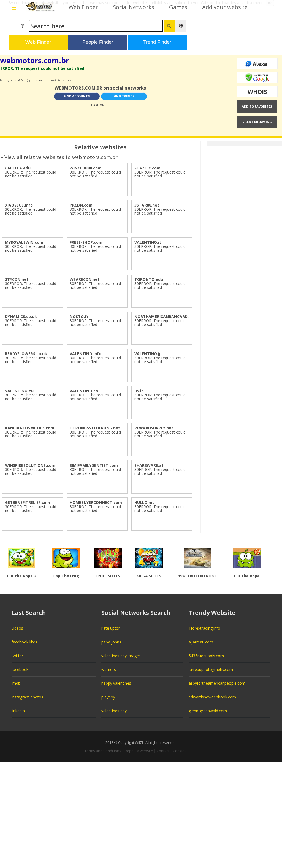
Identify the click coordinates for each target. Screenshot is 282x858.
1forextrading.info (204, 628)
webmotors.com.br (34, 60)
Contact (163, 750)
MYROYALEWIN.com (24, 242)
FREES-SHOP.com (86, 242)
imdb (16, 683)
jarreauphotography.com (211, 669)
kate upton (111, 628)
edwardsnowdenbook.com (212, 697)
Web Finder (83, 7)
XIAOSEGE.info (19, 205)
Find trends (123, 96)
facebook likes (24, 642)
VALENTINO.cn (84, 390)
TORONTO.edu (148, 279)
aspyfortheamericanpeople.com (217, 683)
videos (17, 628)
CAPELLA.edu (18, 168)
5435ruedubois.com (206, 655)
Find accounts (77, 96)
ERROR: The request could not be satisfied (42, 68)
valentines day (114, 710)
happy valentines (116, 683)
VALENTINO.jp (148, 353)
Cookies (179, 750)
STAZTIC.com (147, 168)
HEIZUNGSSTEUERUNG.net (95, 428)
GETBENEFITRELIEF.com (27, 502)
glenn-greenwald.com (208, 710)
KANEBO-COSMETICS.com (29, 428)
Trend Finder (157, 42)
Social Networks (133, 7)
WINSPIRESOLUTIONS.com (30, 465)
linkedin (18, 710)
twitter (17, 655)
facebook (20, 669)
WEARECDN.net (84, 279)
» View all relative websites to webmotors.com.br (59, 157)
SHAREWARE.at (149, 465)
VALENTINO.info (85, 353)
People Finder (97, 42)
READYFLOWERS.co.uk (26, 353)
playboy (108, 697)
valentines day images (121, 655)
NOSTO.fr (79, 316)
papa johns (111, 642)
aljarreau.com (201, 642)
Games (178, 7)
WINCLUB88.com (86, 168)
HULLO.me (144, 502)
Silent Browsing (257, 122)
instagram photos (27, 697)
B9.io (139, 390)
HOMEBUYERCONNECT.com (96, 502)
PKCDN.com (81, 205)
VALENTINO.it (147, 242)
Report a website (139, 750)
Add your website (225, 7)
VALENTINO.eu (19, 390)
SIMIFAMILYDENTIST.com (94, 465)
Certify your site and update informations (46, 80)
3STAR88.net (146, 205)
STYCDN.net (16, 279)
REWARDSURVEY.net (153, 428)
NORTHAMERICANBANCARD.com (165, 316)
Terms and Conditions (103, 750)
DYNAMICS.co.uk (21, 316)
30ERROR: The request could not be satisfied (30, 174)
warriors (108, 669)
